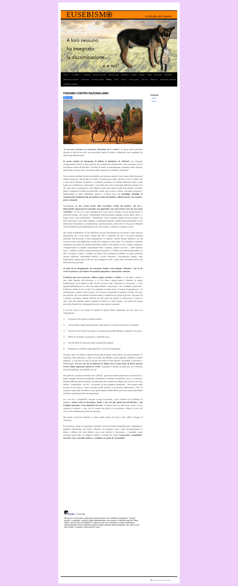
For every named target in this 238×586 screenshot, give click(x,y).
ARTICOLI (125, 75)
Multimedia (85, 79)
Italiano (154, 98)
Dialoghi (142, 75)
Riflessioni (154, 79)
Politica (108, 79)
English (154, 101)
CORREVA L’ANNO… (71, 84)
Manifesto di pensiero (71, 79)
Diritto (149, 75)
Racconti (145, 79)
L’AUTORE (168, 75)
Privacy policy (134, 79)
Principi (123, 79)
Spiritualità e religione (168, 79)
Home (65, 75)
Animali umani (114, 75)
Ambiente (87, 75)
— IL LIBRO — (75, 75)
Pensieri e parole (98, 79)
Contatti (134, 75)
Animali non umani (99, 75)
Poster (116, 79)
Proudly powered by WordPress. (162, 580)
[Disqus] (103, 476)
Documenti (158, 75)
